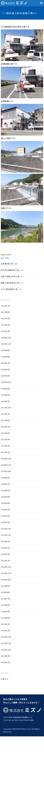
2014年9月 (5, 586)
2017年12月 (6, 407)
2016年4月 (5, 503)
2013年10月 (6, 649)
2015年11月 (6, 535)
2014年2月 (5, 624)
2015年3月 (5, 547)
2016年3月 (5, 509)
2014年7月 (5, 598)
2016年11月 (6, 465)
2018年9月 (5, 388)
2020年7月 (5, 363)
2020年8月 (5, 356)
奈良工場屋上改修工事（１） (13, 276)
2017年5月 (5, 426)
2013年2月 (5, 656)
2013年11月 (6, 643)
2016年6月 (5, 490)
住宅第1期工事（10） (10, 263)
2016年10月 (6, 471)
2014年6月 (5, 605)
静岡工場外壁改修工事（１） (13, 282)
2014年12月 (6, 567)
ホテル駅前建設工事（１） (12, 289)
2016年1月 (5, 522)
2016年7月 (5, 484)
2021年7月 (5, 305)
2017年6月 (5, 420)
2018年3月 (5, 401)
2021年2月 (5, 325)
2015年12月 (6, 528)
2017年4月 (5, 433)
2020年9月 (5, 350)
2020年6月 (5, 369)
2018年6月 (5, 395)
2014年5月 (5, 611)
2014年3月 (5, 618)
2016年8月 (5, 477)
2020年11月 (6, 344)
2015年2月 (5, 554)
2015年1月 (5, 560)
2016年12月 (6, 458)
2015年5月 (5, 541)
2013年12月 (6, 637)
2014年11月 (6, 573)
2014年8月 (5, 592)
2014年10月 (6, 579)
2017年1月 (5, 452)
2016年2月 (5, 516)
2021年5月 (5, 318)
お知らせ (4, 679)
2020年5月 (5, 375)
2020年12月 (6, 337)
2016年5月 (5, 497)
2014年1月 (5, 630)
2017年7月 (5, 414)
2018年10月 (6, 382)
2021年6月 (5, 312)
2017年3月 (5, 439)
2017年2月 (5, 446)
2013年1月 (5, 662)
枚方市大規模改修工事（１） (13, 270)
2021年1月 (5, 331)
